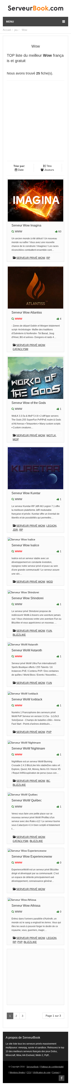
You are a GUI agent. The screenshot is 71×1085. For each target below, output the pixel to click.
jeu (16, 29)
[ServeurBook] (35, 9)
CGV (29, 1072)
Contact (55, 1072)
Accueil (7, 29)
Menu (10, 21)
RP (48, 257)
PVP (48, 731)
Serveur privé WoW (30, 257)
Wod (49, 581)
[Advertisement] (35, 122)
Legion (51, 525)
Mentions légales (17, 1072)
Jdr (15, 529)
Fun (49, 630)
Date (20, 169)
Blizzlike (19, 634)
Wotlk (51, 435)
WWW (18, 231)
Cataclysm (20, 349)
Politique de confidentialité (52, 1067)
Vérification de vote (41, 1072)
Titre (49, 165)
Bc (48, 780)
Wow (24, 29)
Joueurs (49, 169)
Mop (16, 439)
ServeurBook (33, 1067)
